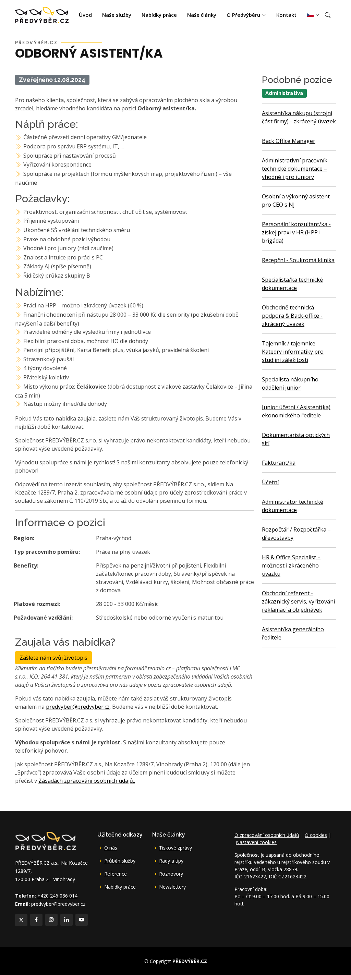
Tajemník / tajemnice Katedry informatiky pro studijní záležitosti (293, 352)
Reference (115, 874)
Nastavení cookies (256, 842)
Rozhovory (171, 874)
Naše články (201, 14)
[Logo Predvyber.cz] (45, 840)
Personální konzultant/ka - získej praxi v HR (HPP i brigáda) (296, 232)
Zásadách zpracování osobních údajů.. (86, 780)
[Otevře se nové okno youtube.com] (81, 920)
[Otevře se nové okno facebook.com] (36, 920)
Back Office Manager (288, 141)
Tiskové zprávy (175, 847)
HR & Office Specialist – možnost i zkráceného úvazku (291, 565)
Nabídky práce (159, 14)
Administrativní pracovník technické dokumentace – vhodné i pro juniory (294, 169)
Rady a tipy (171, 860)
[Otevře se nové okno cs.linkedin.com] (66, 920)
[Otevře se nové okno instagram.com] (51, 920)
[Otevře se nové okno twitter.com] (21, 920)
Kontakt (286, 14)
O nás (110, 847)
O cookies (316, 835)
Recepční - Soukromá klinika (298, 260)
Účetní (270, 482)
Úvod (85, 14)
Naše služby (116, 14)
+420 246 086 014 (57, 895)
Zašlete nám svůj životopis (53, 657)
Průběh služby (119, 860)
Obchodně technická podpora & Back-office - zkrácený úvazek (292, 316)
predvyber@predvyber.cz (78, 706)
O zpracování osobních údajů (266, 835)
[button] (327, 15)
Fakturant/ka (278, 462)
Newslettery (172, 887)
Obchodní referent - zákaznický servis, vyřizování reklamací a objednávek (298, 601)
